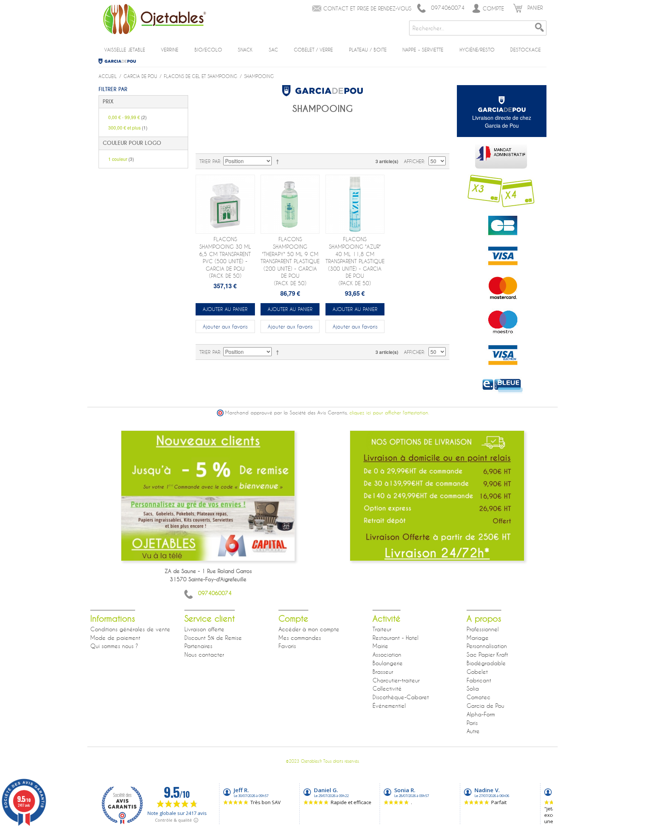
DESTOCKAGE (525, 50)
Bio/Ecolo (208, 50)
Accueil (108, 76)
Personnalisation (487, 645)
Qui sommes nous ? (114, 645)
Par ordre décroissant (278, 161)
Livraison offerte (204, 629)
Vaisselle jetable (124, 50)
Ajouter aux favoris (225, 326)
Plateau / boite (368, 50)
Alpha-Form (481, 714)
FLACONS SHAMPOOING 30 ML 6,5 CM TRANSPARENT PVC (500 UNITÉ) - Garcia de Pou (225, 257)
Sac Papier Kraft (487, 654)
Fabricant (479, 680)
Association (387, 654)
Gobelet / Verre (313, 50)
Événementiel (389, 705)
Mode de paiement (115, 637)
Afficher (414, 161)
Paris (472, 722)
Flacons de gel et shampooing (200, 76)
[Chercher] (539, 28)
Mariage (478, 637)
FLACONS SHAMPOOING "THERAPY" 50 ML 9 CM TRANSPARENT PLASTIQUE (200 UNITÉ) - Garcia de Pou (290, 261)
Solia (473, 688)
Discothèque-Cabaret (401, 697)
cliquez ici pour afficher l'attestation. (389, 412)
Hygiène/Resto (477, 50)
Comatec (478, 697)
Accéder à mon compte (308, 629)
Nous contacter (204, 654)
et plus (127, 127)
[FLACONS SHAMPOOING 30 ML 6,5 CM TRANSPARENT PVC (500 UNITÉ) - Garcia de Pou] (225, 204)
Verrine (169, 50)
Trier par (209, 161)
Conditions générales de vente (130, 629)
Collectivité (387, 688)
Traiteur (382, 629)
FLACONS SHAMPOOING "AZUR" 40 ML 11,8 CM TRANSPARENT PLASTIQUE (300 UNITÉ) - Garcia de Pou (354, 261)
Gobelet (477, 671)
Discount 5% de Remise (213, 637)
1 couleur (121, 159)
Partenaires (198, 645)
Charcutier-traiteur (396, 680)
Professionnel (483, 629)
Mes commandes (299, 637)
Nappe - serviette (422, 50)
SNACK (245, 50)
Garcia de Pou (120, 61)
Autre (473, 731)
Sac (273, 50)
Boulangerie (388, 663)
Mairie (380, 645)
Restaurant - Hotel (395, 637)
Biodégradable (486, 663)
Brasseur (383, 671)
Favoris (287, 645)
